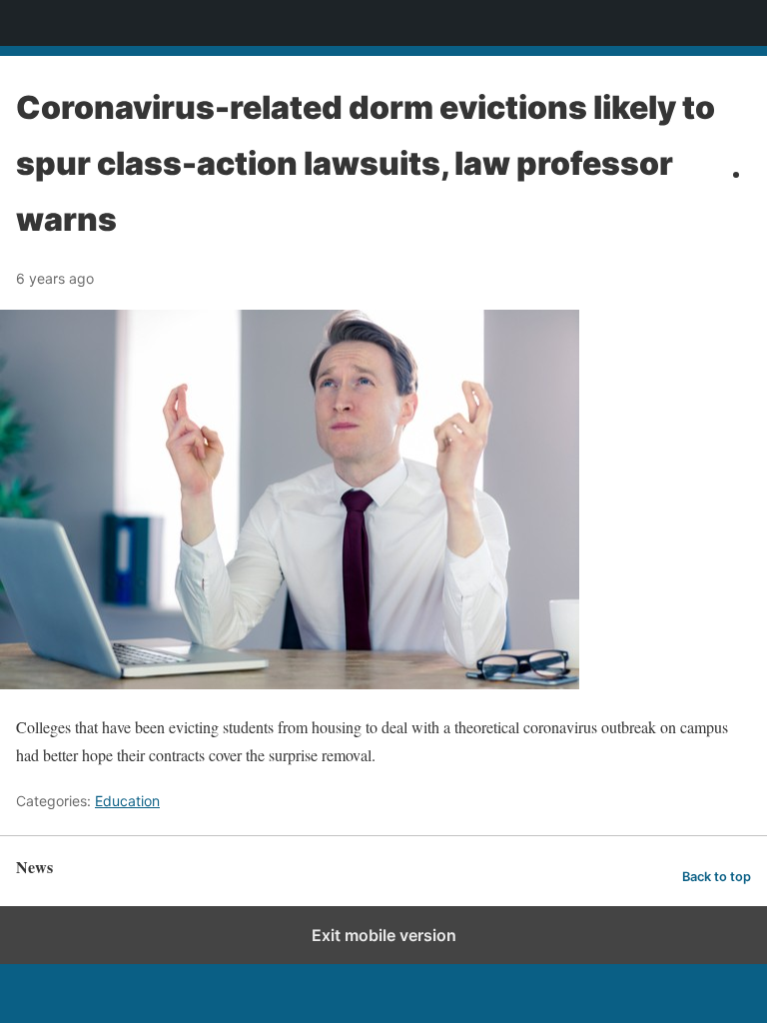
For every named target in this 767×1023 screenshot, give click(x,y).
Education (127, 800)
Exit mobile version (384, 935)
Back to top (716, 876)
